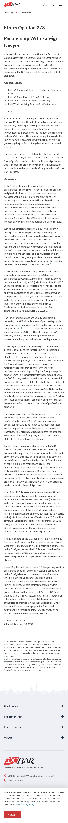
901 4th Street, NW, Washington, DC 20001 (31, 775)
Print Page (26, 12)
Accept (12, 814)
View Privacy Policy (25, 804)
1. (5, 642)
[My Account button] (45, 4)
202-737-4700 (16, 780)
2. (5, 659)
